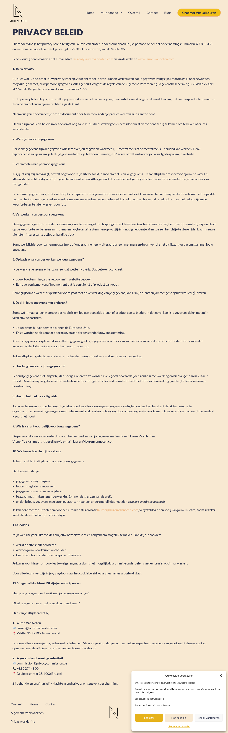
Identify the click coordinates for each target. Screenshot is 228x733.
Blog (167, 13)
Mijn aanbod (109, 13)
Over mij (134, 13)
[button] (221, 675)
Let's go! (149, 717)
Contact (152, 13)
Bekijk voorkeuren (208, 717)
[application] (120, 13)
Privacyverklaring (23, 721)
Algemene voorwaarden (179, 726)
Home (90, 13)
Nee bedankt (178, 717)
